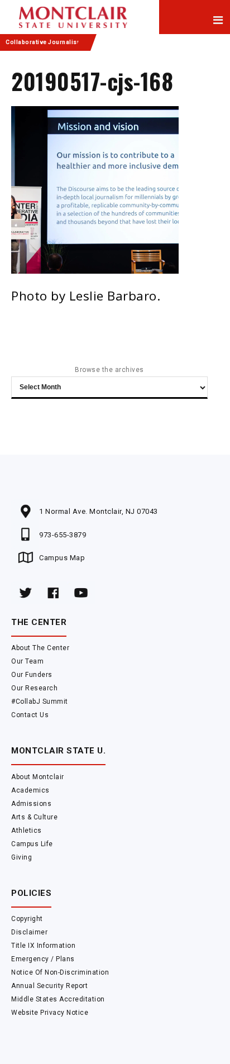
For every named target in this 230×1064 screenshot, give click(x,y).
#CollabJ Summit (39, 701)
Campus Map (62, 558)
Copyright (27, 919)
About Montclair (37, 777)
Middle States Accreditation (58, 999)
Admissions (31, 804)
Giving (21, 857)
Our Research (34, 688)
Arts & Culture (34, 817)
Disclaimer (29, 932)
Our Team (27, 661)
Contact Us (30, 715)
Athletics (26, 830)
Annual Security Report (49, 986)
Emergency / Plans (43, 959)
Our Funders (31, 675)
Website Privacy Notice (49, 1013)
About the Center (40, 648)
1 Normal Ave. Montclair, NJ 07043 (98, 511)
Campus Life (32, 844)
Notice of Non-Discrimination (60, 972)
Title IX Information (43, 946)
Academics (30, 790)
